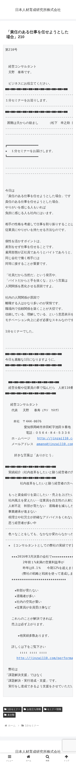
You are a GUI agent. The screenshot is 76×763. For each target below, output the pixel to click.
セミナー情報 (54, 709)
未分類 (10, 715)
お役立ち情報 (34, 709)
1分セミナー (13, 709)
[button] (68, 576)
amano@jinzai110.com (54, 444)
